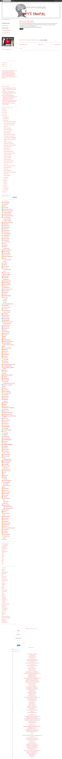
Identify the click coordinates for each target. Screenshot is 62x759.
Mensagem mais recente (23, 44)
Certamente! (5, 299)
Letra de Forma (5, 394)
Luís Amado (31, 701)
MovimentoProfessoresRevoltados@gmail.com (9, 416)
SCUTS (31, 736)
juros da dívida (31, 696)
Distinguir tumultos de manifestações (10, 172)
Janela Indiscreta (6, 378)
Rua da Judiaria (6, 501)
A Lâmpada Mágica (6, 227)
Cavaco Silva (31, 670)
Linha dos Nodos (6, 396)
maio (5, 183)
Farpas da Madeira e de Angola (8, 344)
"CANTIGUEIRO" (6, 202)
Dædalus (4, 336)
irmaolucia (5, 376)
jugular (4, 386)
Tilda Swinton (31, 742)
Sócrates (31, 740)
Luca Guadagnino (31, 699)
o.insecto (4, 457)
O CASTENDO (5, 433)
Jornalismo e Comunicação (7, 384)
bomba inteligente (6, 287)
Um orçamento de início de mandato (10, 145)
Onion (3, 612)
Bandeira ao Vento (6, 272)
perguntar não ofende (6, 470)
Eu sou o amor (31, 685)
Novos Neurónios (31, 712)
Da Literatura (5, 313)
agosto (5, 178)
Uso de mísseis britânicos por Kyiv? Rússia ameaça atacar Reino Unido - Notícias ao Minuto (9, 89)
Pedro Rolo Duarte (6, 469)
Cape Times (4, 577)
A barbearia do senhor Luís (7, 209)
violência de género (31, 751)
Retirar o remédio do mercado (9, 151)
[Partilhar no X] (44, 40)
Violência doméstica (31, 753)
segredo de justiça (31, 737)
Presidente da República (31, 730)
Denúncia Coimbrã (6, 318)
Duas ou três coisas (6, 333)
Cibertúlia (5, 300)
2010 (4, 191)
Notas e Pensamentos (6, 420)
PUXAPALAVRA (6, 488)
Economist (3, 583)
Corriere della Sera (5, 580)
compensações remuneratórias (31, 673)
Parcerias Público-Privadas (31, 720)
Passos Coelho (31, 722)
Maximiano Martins (7, 175)
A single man (31, 656)
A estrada (31, 655)
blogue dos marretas (6, 282)
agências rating (31, 659)
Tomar (4, 514)
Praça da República (6, 482)
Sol (31, 741)
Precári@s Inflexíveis (6, 485)
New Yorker (4, 610)
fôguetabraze (5, 356)
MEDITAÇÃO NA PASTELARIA (8, 407)
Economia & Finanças (7, 339)
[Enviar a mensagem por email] (42, 40)
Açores (31, 657)
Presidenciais (31, 727)
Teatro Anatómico (6, 513)
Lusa (2, 554)
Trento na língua (6, 518)
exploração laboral (31, 687)
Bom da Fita (31, 669)
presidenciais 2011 (31, 729)
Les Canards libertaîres (7, 393)
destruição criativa (6, 326)
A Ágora (4, 243)
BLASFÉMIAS (5, 277)
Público (3, 555)
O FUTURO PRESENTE (7, 439)
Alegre (31, 661)
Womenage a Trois (6, 536)
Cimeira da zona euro (7, 131)
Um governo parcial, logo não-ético (9, 153)
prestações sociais (31, 731)
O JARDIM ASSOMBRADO (8, 444)
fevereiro (5, 188)
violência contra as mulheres (31, 750)
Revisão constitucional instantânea (31, 735)
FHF (4, 346)
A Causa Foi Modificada (7, 212)
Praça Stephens (5, 483)
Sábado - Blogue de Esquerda (8, 508)
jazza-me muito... (6, 381)
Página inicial (41, 44)
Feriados (31, 690)
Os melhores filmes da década (31, 718)
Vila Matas (31, 749)
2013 (4, 112)
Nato (31, 711)
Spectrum (4, 511)
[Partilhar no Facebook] (45, 40)
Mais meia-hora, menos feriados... (9, 136)
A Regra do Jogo (6, 236)
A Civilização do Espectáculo (8, 215)
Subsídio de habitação (7, 132)
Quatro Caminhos (6, 493)
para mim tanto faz (6, 462)
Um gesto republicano (7, 167)
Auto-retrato (5, 268)
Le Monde (3, 602)
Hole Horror (5, 370)
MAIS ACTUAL (5, 402)
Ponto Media (5, 478)
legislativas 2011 (31, 698)
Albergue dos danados (7, 253)
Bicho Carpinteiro (6, 276)
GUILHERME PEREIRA (7, 365)
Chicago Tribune (4, 579)
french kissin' (5, 352)
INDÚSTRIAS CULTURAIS (7, 375)
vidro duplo (5, 531)
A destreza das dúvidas (7, 218)
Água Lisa (5, 539)
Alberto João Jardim (31, 660)
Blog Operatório (6, 279)
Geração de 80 (5, 359)
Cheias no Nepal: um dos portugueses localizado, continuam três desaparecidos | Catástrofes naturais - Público (9, 93)
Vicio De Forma (5, 529)
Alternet (3, 570)
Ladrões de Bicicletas (6, 391)
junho (5, 182)
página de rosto (5, 490)
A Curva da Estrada (6, 217)
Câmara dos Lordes (6, 312)
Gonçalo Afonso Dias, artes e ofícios (9, 364)
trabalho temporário (31, 745)
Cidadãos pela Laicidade (31, 671)
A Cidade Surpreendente (7, 214)
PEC (31, 723)
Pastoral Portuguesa (6, 465)
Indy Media (4, 598)
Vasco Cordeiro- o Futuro (8, 162)
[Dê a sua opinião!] (43, 40)
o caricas (4, 431)
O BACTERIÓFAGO (6, 426)
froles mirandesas (6, 354)
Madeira (31, 702)
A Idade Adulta (5, 223)
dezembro (5, 117)
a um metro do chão (6, 241)
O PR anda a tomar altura (8, 141)
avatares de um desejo (7, 269)
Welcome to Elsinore (6, 534)
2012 (4, 114)
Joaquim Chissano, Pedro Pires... (9, 160)
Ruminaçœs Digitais (6, 505)
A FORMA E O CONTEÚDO (8, 222)
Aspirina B (5, 264)
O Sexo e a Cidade (6, 452)
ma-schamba (5, 401)
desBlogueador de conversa (7, 321)
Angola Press (4, 573)
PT (31, 734)
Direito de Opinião (6, 331)
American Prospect (5, 572)
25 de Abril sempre (31, 654)
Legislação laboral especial (31, 697)
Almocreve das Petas (6, 254)
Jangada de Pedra (6, 379)
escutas (31, 684)
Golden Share (31, 693)
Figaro (3, 588)
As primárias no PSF (7, 157)
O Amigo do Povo (6, 423)
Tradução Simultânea (6, 516)
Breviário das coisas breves (7, 289)
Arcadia (4, 258)
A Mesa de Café (5, 228)
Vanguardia (4, 619)
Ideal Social (5, 371)
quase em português (6, 492)
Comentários (5, 66)
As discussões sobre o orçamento (9, 124)
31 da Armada (5, 204)
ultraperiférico (5, 521)
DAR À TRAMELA (6, 315)
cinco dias (4, 302)
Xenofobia (31, 755)
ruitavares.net (5, 503)
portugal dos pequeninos (7, 480)
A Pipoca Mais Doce (6, 235)
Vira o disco (6, 164)
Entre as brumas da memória (8, 341)
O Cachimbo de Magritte (7, 429)
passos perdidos (5, 464)
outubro (5, 120)
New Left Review (4, 608)
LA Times (3, 601)
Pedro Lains (5, 467)
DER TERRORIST (6, 320)
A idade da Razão (7, 148)
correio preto (5, 308)
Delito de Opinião (6, 316)
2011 (4, 115)
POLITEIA (5, 477)
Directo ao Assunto (31, 679)
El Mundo (3, 584)
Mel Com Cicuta (6, 409)
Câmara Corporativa (6, 310)
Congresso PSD (31, 674)
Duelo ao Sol (5, 334)
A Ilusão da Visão (6, 225)
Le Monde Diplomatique (6, 604)
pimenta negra (5, 475)
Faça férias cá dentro (31, 688)
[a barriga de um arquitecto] (8, 210)
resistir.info (5, 496)
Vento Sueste (5, 526)
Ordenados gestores (31, 717)
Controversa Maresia (6, 307)
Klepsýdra (5, 388)
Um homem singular (31, 748)
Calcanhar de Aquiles (7, 159)
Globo (3, 592)
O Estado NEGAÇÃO (6, 438)
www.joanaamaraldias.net (6, 32)
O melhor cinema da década (31, 716)
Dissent (3, 581)
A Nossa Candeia (6, 232)
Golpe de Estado (6, 362)
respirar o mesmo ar (6, 498)
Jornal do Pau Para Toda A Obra (8, 383)
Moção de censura (31, 707)
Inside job (31, 694)
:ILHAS (4, 205)
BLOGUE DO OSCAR (7, 281)
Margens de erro (6, 406)
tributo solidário (31, 746)
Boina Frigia (5, 285)
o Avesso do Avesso (6, 425)
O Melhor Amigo (6, 449)
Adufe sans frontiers (6, 251)
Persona (4, 472)
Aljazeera (3, 569)
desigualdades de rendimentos (31, 678)
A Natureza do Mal (6, 230)
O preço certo (6, 168)
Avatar (31, 666)
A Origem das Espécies (7, 233)
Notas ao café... (5, 418)
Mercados (31, 704)
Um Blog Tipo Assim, (6, 523)
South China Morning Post (6, 617)
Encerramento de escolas (31, 682)
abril (5, 185)
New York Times (4, 609)
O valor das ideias (6, 456)
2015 (4, 109)
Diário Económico (5, 548)
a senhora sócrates (6, 238)
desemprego (32, 675)
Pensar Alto (32, 725)
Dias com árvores (6, 328)
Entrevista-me (6, 173)
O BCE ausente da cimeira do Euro (9, 123)
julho (5, 180)
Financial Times (4, 590)
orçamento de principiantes (24, 27)
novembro (6, 118)
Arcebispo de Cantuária (7, 259)
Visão (3, 564)
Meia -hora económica (7, 154)
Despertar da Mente (6, 325)
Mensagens (5, 64)
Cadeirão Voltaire (6, 290)
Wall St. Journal (4, 620)
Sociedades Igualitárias (31, 739)
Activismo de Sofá (6, 248)
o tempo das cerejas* (6, 454)
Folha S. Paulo (4, 591)
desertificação (31, 676)
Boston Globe (4, 576)
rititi (4, 500)
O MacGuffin (5, 447)
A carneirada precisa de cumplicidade (10, 137)
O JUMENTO (5, 446)
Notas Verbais (5, 421)
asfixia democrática (31, 665)
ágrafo (4, 537)
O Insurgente (5, 441)
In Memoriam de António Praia (9, 143)
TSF (2, 561)
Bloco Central (31, 668)
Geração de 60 (5, 357)
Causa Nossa (5, 297)
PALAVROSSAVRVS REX (7, 460)
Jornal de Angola (4, 599)
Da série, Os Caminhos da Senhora (9, 134)
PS (31, 732)
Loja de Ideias (5, 397)
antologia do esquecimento (7, 256)
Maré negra (31, 703)
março (5, 186)
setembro (5, 177)
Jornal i (3, 552)
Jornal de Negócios (5, 551)
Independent (4, 597)
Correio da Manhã (5, 544)
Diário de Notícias (5, 546)
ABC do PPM (5, 245)
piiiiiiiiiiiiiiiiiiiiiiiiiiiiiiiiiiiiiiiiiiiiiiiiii (31, 726)
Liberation (3, 605)
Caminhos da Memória (7, 295)
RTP (2, 557)
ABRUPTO (5, 246)
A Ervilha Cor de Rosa (7, 220)
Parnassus (31, 721)
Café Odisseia (5, 292)
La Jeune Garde (6, 389)
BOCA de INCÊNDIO (6, 284)
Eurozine (3, 587)
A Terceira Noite (6, 240)
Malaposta (5, 404)
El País (3, 585)
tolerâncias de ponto (31, 744)
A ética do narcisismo (7, 149)
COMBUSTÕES (6, 305)
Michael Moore (31, 706)
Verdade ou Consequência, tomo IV (9, 527)
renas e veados (5, 495)
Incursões (4, 373)
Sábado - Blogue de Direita (7, 506)
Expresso (3, 550)
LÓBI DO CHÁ (5, 399)
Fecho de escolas (31, 689)
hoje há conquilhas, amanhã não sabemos (8, 368)
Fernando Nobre (31, 692)
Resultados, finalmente (7, 128)
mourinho (31, 708)
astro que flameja (6, 266)
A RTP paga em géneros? (8, 146)
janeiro (5, 189)
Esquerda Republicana (7, 343)
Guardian (3, 594)
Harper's (3, 595)
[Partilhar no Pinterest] (46, 40)
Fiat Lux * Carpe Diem (7, 347)
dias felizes (5, 330)
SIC (2, 558)
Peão (4, 473)
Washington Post (4, 622)
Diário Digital (4, 547)
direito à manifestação (31, 680)
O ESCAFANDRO (6, 436)
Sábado (3, 559)
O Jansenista (5, 442)
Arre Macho (5, 263)
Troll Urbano (5, 519)
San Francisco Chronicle (6, 616)
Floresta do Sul (5, 351)
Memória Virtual (6, 410)
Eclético (4, 338)
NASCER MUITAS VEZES (31, 710)
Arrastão (4, 261)
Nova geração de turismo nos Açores (10, 165)
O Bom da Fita (31, 715)
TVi (2, 562)
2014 (4, 110)
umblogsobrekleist (6, 524)
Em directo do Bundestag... (8, 129)
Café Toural (5, 294)
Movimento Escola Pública (7, 414)
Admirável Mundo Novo (7, 249)
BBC (2, 574)
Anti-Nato (31, 664)
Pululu (4, 487)
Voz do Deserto (5, 532)
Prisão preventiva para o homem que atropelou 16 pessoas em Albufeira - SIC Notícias (9, 101)
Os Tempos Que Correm (7, 459)
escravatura (31, 683)
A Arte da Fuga (5, 207)
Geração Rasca (5, 361)
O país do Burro (6, 451)
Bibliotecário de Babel (7, 274)
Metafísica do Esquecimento (8, 412)
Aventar (4, 271)
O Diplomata (5, 434)
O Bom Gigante (5, 428)
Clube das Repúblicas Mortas (8, 303)
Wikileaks (31, 754)
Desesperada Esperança (7, 323)
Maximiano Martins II (7, 170)
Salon (3, 615)
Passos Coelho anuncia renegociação (10, 121)
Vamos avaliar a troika (7, 156)
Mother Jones (4, 606)
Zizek (31, 756)
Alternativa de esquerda (31, 663)
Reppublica (4, 613)
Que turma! (5, 126)
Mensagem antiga (57, 44)
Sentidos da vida (6, 509)
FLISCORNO (5, 349)
